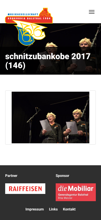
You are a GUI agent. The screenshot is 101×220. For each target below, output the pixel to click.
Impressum (34, 209)
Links (53, 209)
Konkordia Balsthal (29, 26)
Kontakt (69, 209)
